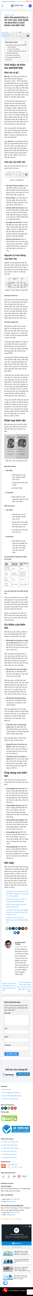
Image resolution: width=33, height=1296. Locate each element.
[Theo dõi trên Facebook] (2, 1108)
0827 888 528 (12, 1164)
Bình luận (7, 1013)
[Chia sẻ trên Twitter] (16, 928)
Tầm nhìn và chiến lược (10, 1099)
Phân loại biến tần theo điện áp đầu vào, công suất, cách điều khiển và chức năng (24, 986)
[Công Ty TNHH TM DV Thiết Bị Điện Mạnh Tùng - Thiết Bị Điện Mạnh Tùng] (17, 6)
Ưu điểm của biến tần (13, 55)
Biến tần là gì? (12, 47)
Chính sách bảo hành (10, 1154)
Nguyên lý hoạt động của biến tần (18, 51)
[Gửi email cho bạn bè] (22, 928)
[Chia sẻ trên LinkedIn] (15, 932)
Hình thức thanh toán (10, 1157)
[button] (2, 6)
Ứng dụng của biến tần (14, 57)
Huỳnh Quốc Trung (21, 947)
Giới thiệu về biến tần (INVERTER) (16, 45)
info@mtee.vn (11, 1201)
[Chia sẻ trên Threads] (19, 928)
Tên (6, 1028)
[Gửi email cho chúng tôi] (5, 1108)
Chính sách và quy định (10, 1142)
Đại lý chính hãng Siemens (11, 1092)
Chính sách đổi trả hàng (10, 1148)
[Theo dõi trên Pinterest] (12, 1108)
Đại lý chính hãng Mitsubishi (12, 1096)
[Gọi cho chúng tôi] (8, 1108)
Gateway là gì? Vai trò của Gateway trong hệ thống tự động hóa (17, 920)
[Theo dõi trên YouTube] (15, 1108)
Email (6, 1036)
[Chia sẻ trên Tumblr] (18, 932)
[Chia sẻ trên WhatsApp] (6, 928)
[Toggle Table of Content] (25, 42)
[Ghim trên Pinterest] (26, 928)
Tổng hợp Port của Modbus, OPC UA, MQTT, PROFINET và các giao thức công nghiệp (17, 893)
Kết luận (9, 59)
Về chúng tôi (7, 1089)
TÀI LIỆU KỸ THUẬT (9, 15)
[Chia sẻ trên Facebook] (10, 928)
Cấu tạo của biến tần (14, 49)
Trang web (7, 1045)
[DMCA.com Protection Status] (9, 1118)
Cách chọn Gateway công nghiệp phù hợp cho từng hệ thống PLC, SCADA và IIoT (17, 912)
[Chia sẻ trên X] (13, 928)
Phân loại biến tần (12, 53)
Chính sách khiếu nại (9, 1151)
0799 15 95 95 (15, 1212)
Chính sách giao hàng (10, 1145)
